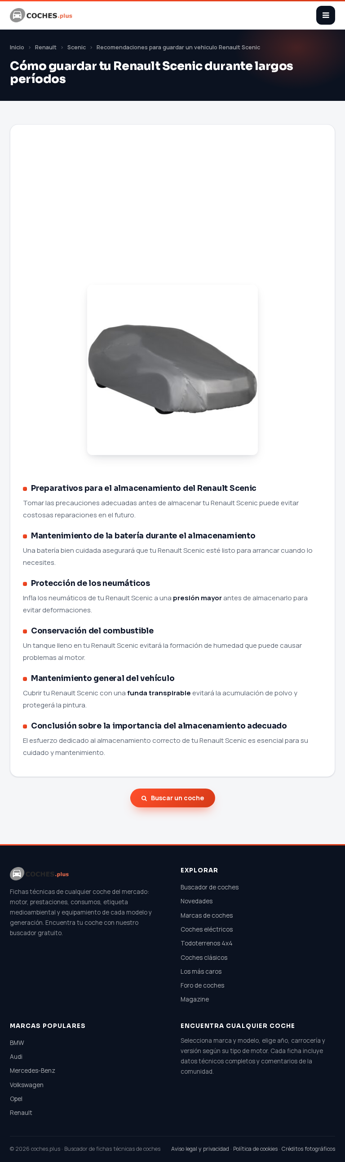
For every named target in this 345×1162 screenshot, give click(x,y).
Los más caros (201, 971)
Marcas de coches (207, 915)
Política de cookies (255, 1149)
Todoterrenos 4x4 (207, 943)
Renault (46, 47)
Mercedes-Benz (32, 1071)
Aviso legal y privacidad (200, 1149)
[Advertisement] (172, 215)
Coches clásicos (204, 958)
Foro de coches (202, 985)
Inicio (17, 47)
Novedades (196, 901)
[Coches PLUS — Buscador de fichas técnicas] (42, 15)
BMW (17, 1043)
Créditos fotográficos (308, 1149)
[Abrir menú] (325, 15)
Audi (16, 1057)
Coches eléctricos (207, 929)
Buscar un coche (177, 797)
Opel (16, 1099)
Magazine (195, 999)
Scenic (76, 47)
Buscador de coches (210, 887)
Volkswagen (27, 1085)
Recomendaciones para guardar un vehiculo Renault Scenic (178, 47)
